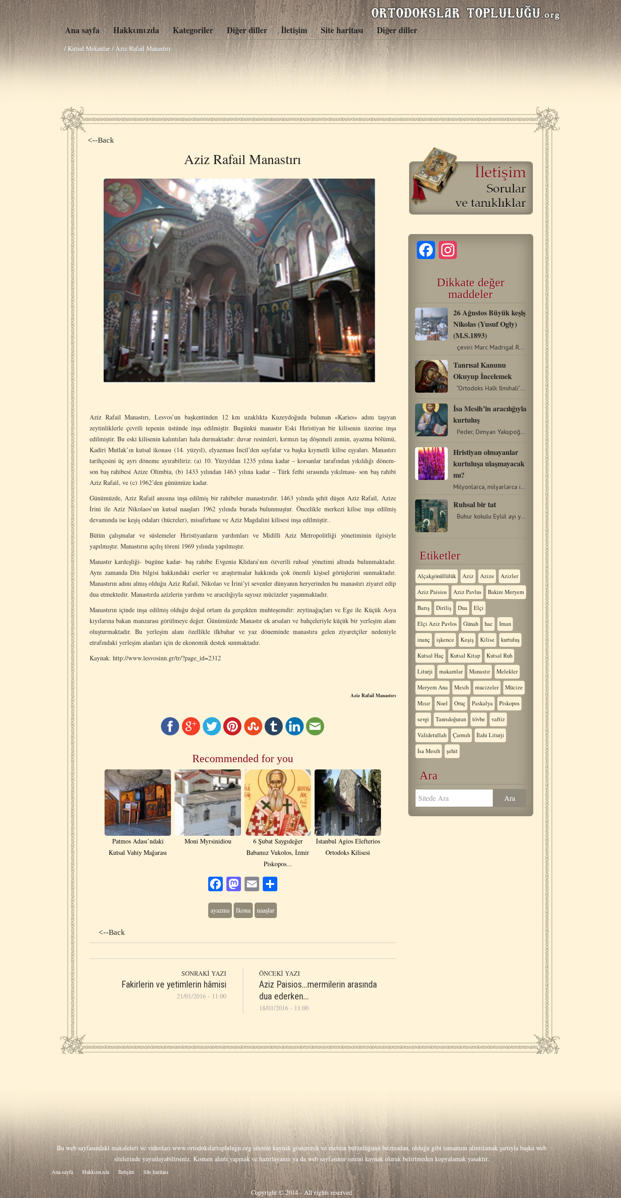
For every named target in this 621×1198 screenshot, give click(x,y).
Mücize (514, 687)
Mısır (423, 703)
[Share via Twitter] (212, 733)
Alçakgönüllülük (436, 576)
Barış (423, 608)
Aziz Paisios (432, 592)
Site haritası (342, 30)
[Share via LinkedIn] (294, 733)
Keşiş (467, 640)
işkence (445, 640)
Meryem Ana (432, 687)
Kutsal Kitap (465, 655)
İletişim (294, 30)
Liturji (425, 671)
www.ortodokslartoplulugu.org (211, 1147)
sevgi (423, 719)
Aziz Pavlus (467, 592)
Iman (505, 624)
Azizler (509, 576)
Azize (487, 576)
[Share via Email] (315, 733)
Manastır (479, 671)
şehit (452, 751)
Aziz (468, 576)
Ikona (243, 910)
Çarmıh (461, 735)
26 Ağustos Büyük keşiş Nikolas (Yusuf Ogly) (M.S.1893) (489, 323)
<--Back (101, 140)
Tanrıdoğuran (451, 719)
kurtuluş (510, 640)
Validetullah (431, 735)
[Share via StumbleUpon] (253, 733)
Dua (462, 608)
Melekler (507, 671)
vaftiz (498, 719)
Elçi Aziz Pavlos (437, 624)
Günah (470, 624)
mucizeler (487, 687)
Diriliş (443, 608)
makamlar (451, 671)
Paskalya (482, 703)
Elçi (479, 608)
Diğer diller (247, 30)
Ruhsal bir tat (474, 504)
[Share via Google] (191, 733)
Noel (442, 703)
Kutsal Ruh (499, 655)
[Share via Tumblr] (274, 733)
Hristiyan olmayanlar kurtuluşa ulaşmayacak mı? (489, 463)
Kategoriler (193, 30)
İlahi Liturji (490, 735)
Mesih (461, 687)
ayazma (220, 910)
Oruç (460, 703)
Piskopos (509, 703)
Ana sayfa (82, 30)
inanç (423, 640)
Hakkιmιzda (136, 30)
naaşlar (266, 910)
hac (489, 624)
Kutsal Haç (430, 655)
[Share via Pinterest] (232, 733)
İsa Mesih (428, 751)
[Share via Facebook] (170, 733)
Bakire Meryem (506, 592)
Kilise (487, 640)
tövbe (478, 719)
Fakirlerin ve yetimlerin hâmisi (173, 984)
